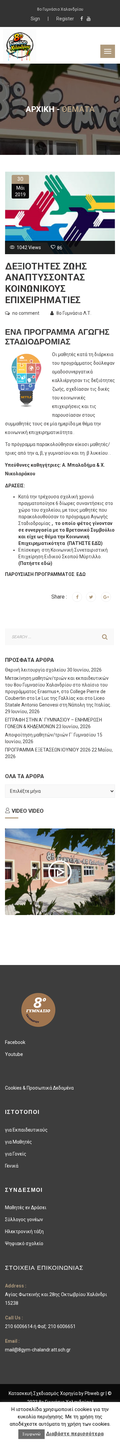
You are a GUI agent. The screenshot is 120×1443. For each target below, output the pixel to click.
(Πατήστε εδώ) (35, 563)
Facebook (15, 1042)
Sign (36, 18)
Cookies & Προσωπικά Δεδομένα (39, 1088)
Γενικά (11, 1166)
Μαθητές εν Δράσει (25, 1207)
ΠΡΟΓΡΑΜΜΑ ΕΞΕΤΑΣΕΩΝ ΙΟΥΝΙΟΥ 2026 (48, 749)
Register (65, 18)
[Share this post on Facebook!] (77, 597)
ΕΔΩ (81, 574)
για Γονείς (15, 1154)
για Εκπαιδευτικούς (26, 1130)
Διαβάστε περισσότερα (75, 1434)
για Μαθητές (18, 1142)
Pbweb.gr (95, 1393)
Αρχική (40, 109)
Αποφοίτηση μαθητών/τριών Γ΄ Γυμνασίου (50, 734)
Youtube (14, 1054)
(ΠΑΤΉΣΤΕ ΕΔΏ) (84, 543)
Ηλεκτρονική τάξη (24, 1231)
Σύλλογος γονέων (24, 1219)
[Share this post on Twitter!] (91, 597)
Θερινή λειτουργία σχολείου (35, 670)
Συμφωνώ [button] (31, 1434)
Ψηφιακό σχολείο (24, 1243)
